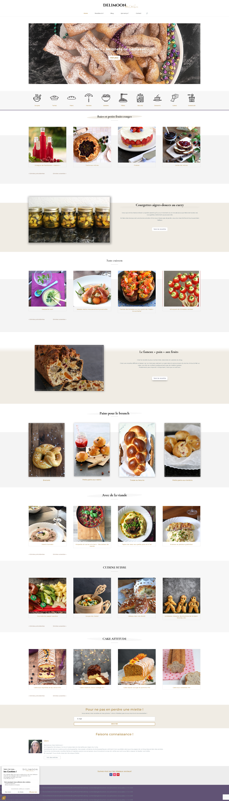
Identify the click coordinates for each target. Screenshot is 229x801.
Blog (112, 13)
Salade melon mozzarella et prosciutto (92, 309)
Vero (46, 741)
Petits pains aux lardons (182, 480)
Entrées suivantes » (59, 173)
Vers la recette (160, 229)
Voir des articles (52, 757)
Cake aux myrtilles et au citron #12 (47, 687)
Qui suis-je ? (125, 13)
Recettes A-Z (99, 13)
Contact (138, 13)
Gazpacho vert (47, 309)
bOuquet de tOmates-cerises (181, 309)
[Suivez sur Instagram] (114, 774)
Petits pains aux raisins (91, 480)
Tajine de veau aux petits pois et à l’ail (137, 544)
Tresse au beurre (137, 480)
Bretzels (46, 480)
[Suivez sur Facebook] (110, 774)
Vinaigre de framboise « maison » (47, 165)
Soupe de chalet (92, 616)
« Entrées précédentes (37, 173)
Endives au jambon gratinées (181, 544)
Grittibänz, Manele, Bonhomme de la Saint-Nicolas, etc (181, 617)
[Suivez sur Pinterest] (118, 774)
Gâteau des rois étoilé (136, 616)
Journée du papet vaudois (47, 616)
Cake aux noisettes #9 (181, 687)
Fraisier (137, 165)
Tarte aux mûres (92, 165)
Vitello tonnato (47, 544)
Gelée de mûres (181, 165)
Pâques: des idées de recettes (114, 49)
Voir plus (114, 58)
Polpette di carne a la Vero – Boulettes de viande (92, 545)
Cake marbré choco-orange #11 (92, 687)
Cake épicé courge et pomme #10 (137, 687)
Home (86, 13)
